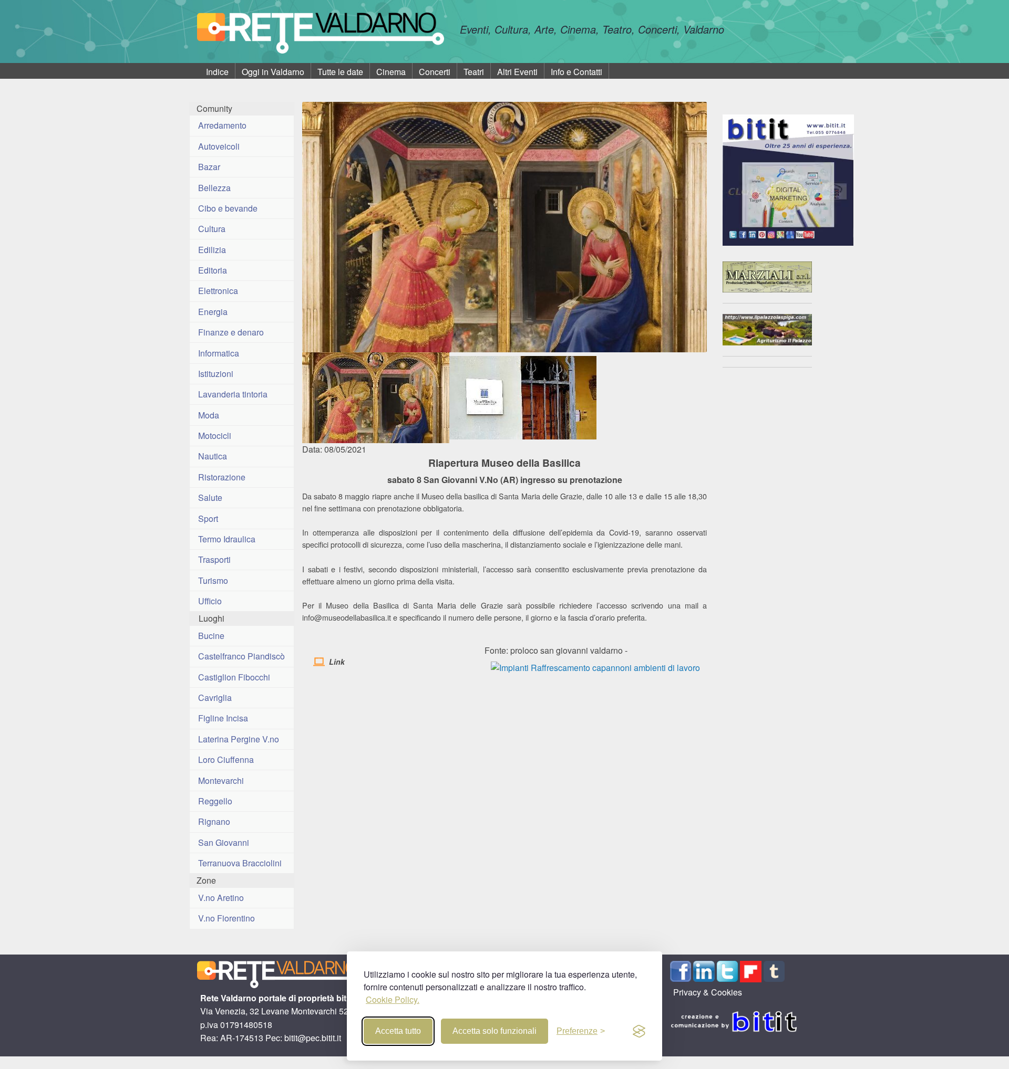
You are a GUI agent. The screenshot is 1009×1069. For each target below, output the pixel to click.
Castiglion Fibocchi (234, 677)
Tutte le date (340, 72)
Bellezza (214, 188)
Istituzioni (215, 374)
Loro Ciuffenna (226, 759)
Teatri (474, 72)
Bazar (209, 167)
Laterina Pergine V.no (238, 739)
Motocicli (214, 435)
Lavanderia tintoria (232, 394)
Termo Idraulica (226, 539)
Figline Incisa (223, 718)
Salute (210, 497)
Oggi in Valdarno (273, 72)
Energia (213, 312)
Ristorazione (221, 477)
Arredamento (222, 125)
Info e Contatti (576, 72)
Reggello (215, 801)
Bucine (211, 636)
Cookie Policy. (392, 999)
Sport (208, 518)
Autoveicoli (219, 146)
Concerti (434, 72)
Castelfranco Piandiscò (241, 656)
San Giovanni (223, 842)
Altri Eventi (517, 72)
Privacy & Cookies (707, 992)
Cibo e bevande (228, 208)
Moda (208, 415)
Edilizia (212, 250)
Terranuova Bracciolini (240, 863)
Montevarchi (221, 780)
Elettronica (218, 291)
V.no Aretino (221, 898)
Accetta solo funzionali (494, 1030)
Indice (217, 72)
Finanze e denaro (231, 332)
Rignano (214, 821)
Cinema (391, 72)
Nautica (212, 456)
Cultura (211, 229)
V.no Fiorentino (226, 918)
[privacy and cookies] (639, 1031)
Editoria (212, 270)
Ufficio (210, 601)
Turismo (213, 580)
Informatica (218, 353)
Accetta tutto (398, 1030)
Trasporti (214, 559)
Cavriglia (215, 697)
